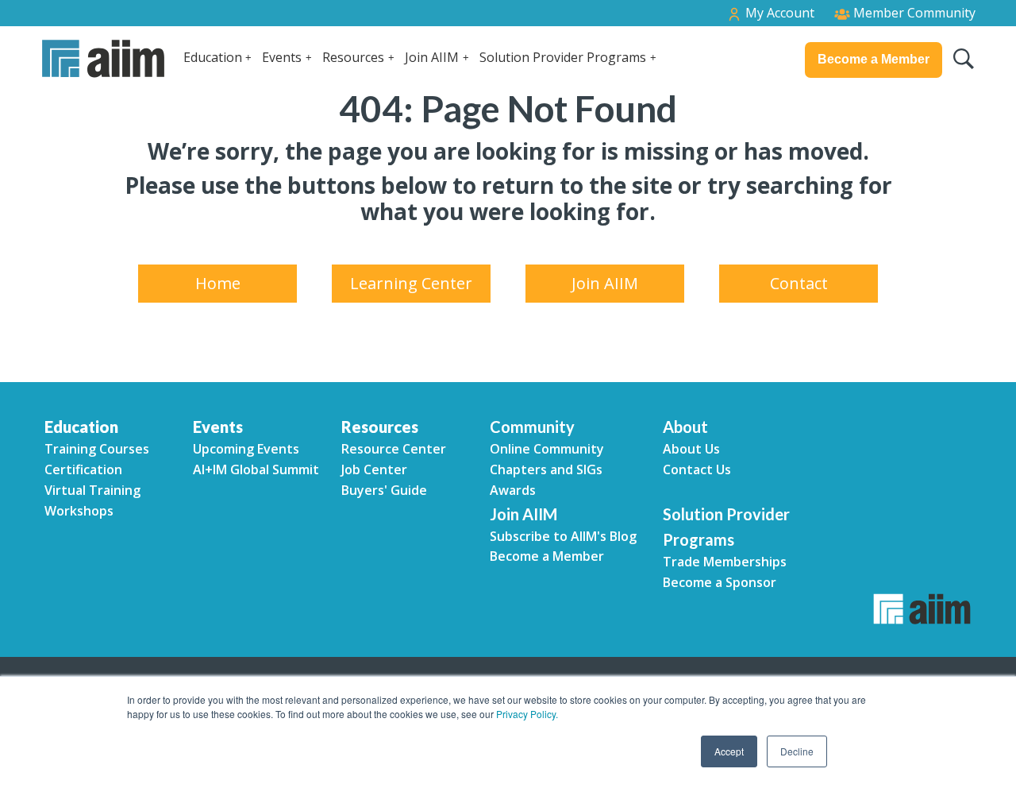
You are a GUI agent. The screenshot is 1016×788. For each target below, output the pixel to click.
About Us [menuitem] (691, 449)
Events (282, 57)
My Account (778, 12)
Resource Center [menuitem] (393, 449)
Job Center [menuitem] (374, 469)
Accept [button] (729, 751)
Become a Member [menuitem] (547, 556)
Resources (353, 57)
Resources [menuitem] (379, 426)
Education (212, 57)
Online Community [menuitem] (547, 449)
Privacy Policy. (527, 713)
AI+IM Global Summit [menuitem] (256, 469)
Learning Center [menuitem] (411, 283)
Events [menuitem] (218, 426)
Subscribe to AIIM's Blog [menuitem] (563, 536)
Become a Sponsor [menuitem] (719, 582)
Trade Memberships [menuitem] (725, 561)
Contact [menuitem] (799, 283)
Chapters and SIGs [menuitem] (546, 469)
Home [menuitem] (218, 283)
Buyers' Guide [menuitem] (384, 490)
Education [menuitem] (81, 426)
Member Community (913, 12)
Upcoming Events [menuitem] (246, 449)
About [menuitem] (685, 426)
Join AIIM (432, 57)
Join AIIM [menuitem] (605, 283)
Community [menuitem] (532, 426)
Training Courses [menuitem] (96, 449)
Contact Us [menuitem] (697, 469)
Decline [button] (797, 751)
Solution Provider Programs (562, 57)
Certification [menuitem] (83, 469)
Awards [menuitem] (513, 490)
